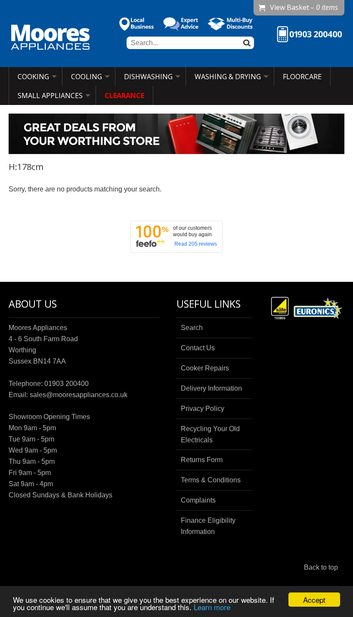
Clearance (124, 95)
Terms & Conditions (211, 480)
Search (192, 327)
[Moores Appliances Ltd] (50, 38)
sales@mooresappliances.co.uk (78, 394)
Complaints (198, 500)
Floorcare (302, 76)
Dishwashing (148, 76)
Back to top (321, 567)
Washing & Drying (228, 76)
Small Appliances (50, 95)
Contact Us (198, 348)
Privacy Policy (202, 408)
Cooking (33, 76)
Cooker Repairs (205, 368)
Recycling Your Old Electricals (210, 434)
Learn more (212, 607)
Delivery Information (211, 388)
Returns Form (202, 459)
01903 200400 (66, 383)
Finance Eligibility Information (208, 526)
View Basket (304, 7)
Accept (314, 599)
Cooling (86, 76)
